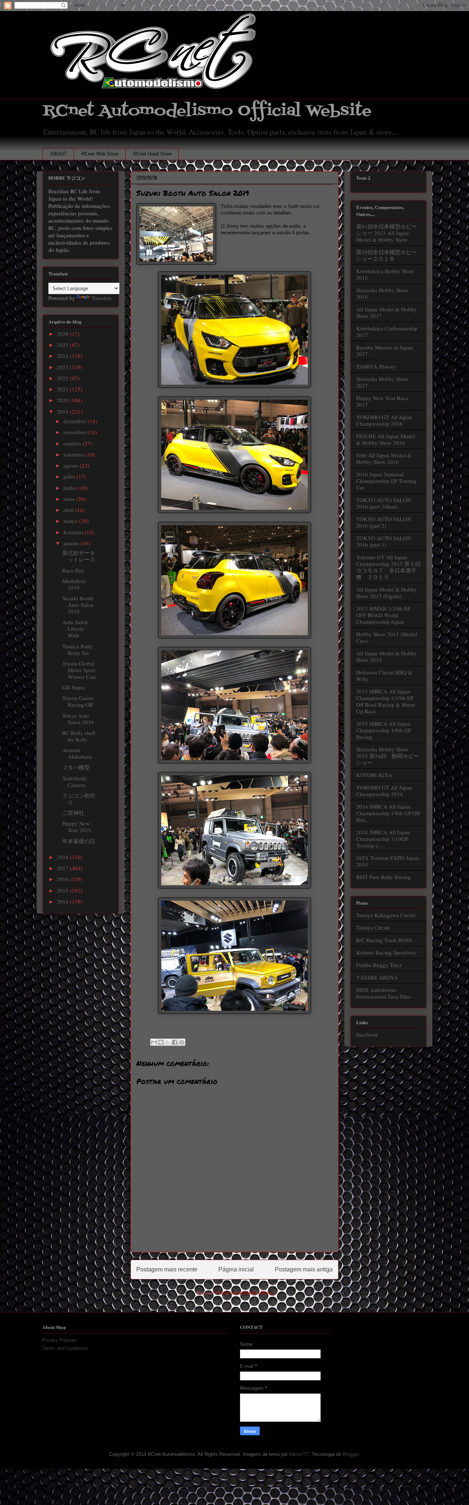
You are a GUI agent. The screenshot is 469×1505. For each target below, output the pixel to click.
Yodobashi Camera (74, 781)
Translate (101, 297)
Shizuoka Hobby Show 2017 (382, 382)
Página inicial (236, 1269)
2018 (63, 857)
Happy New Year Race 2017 (382, 401)
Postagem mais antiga (304, 1269)
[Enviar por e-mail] (154, 1042)
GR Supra (73, 687)
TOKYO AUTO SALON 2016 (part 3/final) (383, 503)
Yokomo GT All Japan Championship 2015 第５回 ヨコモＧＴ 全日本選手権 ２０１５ (391, 567)
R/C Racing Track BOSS (384, 940)
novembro (75, 432)
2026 (63, 333)
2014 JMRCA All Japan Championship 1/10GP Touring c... (383, 838)
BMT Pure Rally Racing (383, 876)
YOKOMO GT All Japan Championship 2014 (384, 791)
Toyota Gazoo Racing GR (78, 701)
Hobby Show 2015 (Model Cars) (386, 637)
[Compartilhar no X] (167, 1042)
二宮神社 (73, 812)
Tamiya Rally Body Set (77, 649)
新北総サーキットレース (78, 556)
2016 (63, 879)
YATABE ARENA (377, 977)
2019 (63, 411)
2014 (63, 901)
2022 (63, 378)
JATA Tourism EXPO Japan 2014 (387, 861)
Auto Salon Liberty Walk (75, 628)
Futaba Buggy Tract (378, 964)
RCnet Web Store (99, 154)
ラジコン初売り (78, 799)
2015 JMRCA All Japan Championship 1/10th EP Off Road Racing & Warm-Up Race (386, 701)
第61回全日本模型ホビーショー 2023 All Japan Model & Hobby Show (386, 233)
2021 (63, 389)
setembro (74, 454)
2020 (63, 400)
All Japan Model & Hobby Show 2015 (386, 656)
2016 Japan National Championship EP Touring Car (386, 480)
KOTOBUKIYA (374, 775)
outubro (73, 443)
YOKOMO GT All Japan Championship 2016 (384, 420)
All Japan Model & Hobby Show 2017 (386, 312)
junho (70, 487)
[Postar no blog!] (161, 1042)
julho (70, 476)
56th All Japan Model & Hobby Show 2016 (383, 458)
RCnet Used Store (152, 154)
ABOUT (58, 154)
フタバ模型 (76, 767)
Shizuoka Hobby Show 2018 (382, 293)
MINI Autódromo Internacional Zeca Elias (383, 993)
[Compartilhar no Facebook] (174, 1042)
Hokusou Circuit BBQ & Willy (384, 675)
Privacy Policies (59, 1340)
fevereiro (74, 532)
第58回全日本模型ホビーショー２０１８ (386, 255)
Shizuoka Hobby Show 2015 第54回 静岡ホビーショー (387, 756)
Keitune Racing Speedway (386, 952)
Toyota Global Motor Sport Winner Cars (79, 670)
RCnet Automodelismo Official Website (207, 111)
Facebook (367, 1034)
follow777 (299, 1454)
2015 (63, 890)
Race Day (73, 570)
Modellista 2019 (74, 584)
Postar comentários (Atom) (244, 1293)
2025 (63, 344)
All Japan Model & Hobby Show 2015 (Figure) (386, 593)
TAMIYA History (376, 366)
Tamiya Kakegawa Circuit (386, 915)
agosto (71, 465)
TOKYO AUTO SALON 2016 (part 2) (383, 522)
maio (69, 498)
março (71, 520)
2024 (63, 355)
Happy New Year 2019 (76, 827)
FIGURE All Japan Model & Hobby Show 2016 (385, 439)
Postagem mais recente (166, 1269)
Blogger (350, 1454)
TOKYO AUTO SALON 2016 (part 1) (383, 541)
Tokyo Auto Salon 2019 (78, 719)
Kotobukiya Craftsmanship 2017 (387, 331)
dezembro (75, 421)
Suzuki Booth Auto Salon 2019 (77, 604)
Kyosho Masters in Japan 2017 (384, 351)
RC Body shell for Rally (78, 736)
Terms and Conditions (65, 1348)
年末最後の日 (78, 841)
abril (69, 509)
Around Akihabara (77, 753)
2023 (63, 367)
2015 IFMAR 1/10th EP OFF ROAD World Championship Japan (383, 615)
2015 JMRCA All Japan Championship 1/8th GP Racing (383, 730)
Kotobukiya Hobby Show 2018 (385, 274)
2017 (63, 868)
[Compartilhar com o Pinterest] (181, 1042)
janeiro (72, 543)
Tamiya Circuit (373, 927)
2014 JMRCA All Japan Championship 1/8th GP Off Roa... (388, 813)
